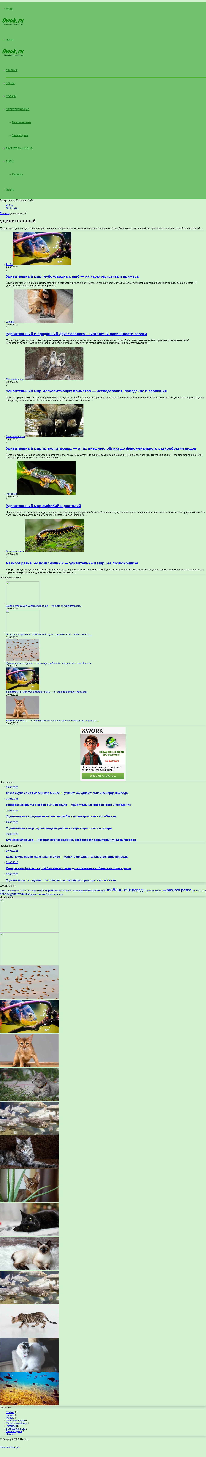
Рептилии (17, 174)
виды (8, 891)
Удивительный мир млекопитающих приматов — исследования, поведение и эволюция (86, 391)
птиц (164, 891)
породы (138, 890)
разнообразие (179, 890)
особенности (119, 889)
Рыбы (10, 161)
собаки (5, 894)
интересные (35, 891)
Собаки (11, 96)
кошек (62, 890)
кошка (69, 890)
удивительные (20, 894)
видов (2, 891)
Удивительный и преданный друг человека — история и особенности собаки (76, 334)
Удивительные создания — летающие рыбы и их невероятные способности (48, 663)
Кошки (10, 83)
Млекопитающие (17, 109)
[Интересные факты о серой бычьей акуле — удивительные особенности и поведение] (22, 632)
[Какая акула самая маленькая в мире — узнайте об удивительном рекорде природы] (22, 603)
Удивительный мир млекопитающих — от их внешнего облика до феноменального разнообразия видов (101, 448)
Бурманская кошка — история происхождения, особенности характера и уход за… (52, 720)
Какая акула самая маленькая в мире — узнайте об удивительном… (44, 606)
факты (52, 894)
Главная (4, 213)
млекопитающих (94, 890)
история (47, 890)
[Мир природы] (12, 24)
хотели (59, 894)
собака (202, 890)
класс (56, 891)
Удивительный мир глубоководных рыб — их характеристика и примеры (73, 276)
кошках (76, 891)
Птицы (9, 1434)
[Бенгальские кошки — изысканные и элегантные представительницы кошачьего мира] (29, 1337)
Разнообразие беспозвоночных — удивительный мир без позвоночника (72, 563)
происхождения (154, 890)
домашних (15, 891)
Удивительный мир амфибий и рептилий (43, 506)
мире (81, 891)
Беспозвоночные (21, 122)
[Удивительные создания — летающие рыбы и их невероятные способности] (22, 660)
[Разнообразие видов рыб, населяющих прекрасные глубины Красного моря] (29, 1404)
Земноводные (20, 135)
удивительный (39, 894)
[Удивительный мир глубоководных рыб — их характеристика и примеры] (22, 689)
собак (195, 890)
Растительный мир (19, 148)
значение (24, 890)
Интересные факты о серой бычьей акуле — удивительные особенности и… (49, 634)
